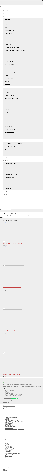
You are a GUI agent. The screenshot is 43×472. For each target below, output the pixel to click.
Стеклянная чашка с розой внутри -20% (12, 287)
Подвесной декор (8, 134)
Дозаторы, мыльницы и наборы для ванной (13, 143)
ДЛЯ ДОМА (5, 157)
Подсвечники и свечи (9, 95)
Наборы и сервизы (8, 24)
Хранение (7, 149)
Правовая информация (9, 393)
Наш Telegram (6, 402)
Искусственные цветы (9, 132)
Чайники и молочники (9, 53)
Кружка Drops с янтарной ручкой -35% (12, 374)
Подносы (7, 101)
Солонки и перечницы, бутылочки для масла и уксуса (15, 72)
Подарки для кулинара (9, 168)
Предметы (7, 112)
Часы (6, 120)
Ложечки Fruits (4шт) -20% (9, 330)
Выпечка (6, 75)
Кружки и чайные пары (9, 55)
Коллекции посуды (9, 21)
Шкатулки (7, 103)
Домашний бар (8, 44)
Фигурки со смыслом (9, 126)
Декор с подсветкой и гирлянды (11, 98)
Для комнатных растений (10, 129)
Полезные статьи (8, 392)
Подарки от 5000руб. (9, 183)
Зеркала (6, 106)
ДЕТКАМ (5, 191)
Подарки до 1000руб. (9, 177)
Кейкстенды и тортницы (10, 58)
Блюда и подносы (8, 33)
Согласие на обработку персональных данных (13, 394)
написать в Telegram (14, 398)
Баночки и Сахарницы (9, 61)
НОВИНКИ (5, 10)
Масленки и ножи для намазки (11, 64)
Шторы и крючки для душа (10, 146)
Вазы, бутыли (7, 92)
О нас (6, 391)
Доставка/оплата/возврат (9, 390)
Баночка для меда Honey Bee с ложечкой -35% (14, 243)
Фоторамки (7, 118)
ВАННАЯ (5, 140)
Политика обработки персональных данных (13, 395)
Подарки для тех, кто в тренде (11, 174)
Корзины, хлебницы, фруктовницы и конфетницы (15, 50)
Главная (2, 217)
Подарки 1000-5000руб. (10, 180)
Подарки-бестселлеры (9, 185)
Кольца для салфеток (9, 70)
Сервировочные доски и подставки (12, 38)
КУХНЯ (4, 16)
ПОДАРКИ (5, 160)
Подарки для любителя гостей (11, 171)
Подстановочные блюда (10, 36)
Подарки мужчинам (9, 188)
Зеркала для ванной (9, 151)
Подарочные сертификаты (10, 163)
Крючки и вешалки (9, 154)
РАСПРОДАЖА (6, 194)
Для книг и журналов (9, 123)
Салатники (7, 41)
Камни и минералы (8, 109)
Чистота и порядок (9, 78)
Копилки (6, 115)
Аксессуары (7, 84)
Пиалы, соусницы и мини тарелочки (12, 47)
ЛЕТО (4, 13)
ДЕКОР (4, 86)
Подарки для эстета (9, 166)
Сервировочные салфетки (10, 30)
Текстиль (7, 81)
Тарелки (6, 27)
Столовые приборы (9, 67)
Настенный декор (8, 137)
